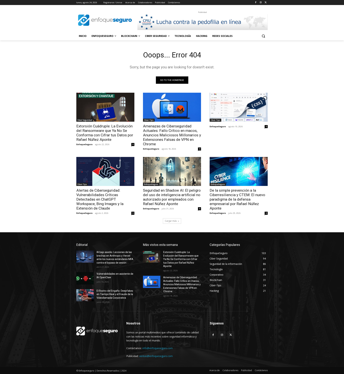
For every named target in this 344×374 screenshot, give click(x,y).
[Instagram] (261, 3)
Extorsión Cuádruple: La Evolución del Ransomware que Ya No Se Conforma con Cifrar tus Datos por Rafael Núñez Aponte (104, 133)
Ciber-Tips (149, 120)
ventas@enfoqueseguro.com (156, 356)
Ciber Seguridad (84, 120)
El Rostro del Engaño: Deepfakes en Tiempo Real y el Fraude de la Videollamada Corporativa (115, 294)
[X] (266, 3)
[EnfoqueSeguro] (105, 20)
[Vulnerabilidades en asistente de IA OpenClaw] (85, 278)
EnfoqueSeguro (84, 144)
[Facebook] (256, 3)
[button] (263, 36)
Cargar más (171, 220)
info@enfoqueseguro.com (157, 348)
